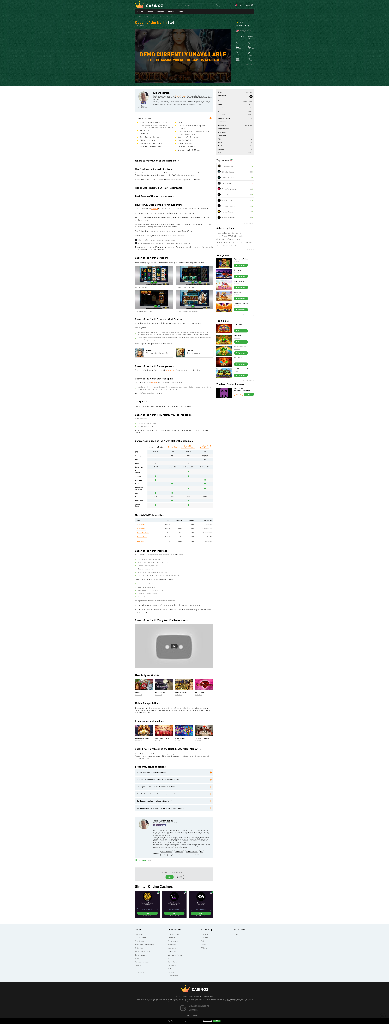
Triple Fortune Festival (241, 259)
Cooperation (205, 934)
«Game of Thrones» (180, 96)
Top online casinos (141, 955)
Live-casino (172, 948)
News (181, 11)
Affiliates (204, 948)
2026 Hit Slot (238, 358)
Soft (169, 958)
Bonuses (160, 11)
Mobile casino (172, 945)
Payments (171, 938)
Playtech (198, 740)
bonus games (170, 370)
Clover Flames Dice (240, 346)
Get (249, 394)
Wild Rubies (140, 541)
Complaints (172, 951)
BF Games (158, 740)
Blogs (236, 934)
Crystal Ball (141, 524)
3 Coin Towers (238, 324)
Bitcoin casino (173, 941)
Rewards (138, 965)
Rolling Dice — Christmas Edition (188, 447)
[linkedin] (154, 825)
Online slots (139, 948)
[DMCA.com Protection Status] (193, 1010)
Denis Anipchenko (144, 107)
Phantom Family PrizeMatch (206, 447)
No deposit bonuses (142, 962)
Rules (137, 958)
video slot (154, 209)
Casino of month (173, 934)
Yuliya (149, 860)
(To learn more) (207, 1021)
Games (150, 11)
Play (147, 913)
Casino (140, 11)
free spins (154, 383)
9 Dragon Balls (172, 447)
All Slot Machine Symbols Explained (228, 239)
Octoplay (236, 371)
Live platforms (173, 976)
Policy (203, 941)
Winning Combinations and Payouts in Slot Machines (234, 242)
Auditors (171, 969)
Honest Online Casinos (143, 951)
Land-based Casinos (175, 955)
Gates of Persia (142, 537)
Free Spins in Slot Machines (226, 245)
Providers (138, 969)
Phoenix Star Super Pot (241, 303)
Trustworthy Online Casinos (144, 945)
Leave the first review (243, 25)
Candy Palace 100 (239, 281)
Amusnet (236, 261)
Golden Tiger (238, 292)
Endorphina (237, 327)
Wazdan (177, 740)
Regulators (172, 965)
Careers (204, 945)
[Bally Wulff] (251, 96)
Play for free (241, 265)
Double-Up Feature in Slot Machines (229, 233)
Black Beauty (141, 528)
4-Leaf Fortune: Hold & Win (242, 369)
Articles (171, 11)
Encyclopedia (139, 972)
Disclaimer (204, 938)
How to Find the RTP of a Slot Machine (229, 236)
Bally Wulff (138, 695)
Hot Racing (237, 270)
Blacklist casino (140, 938)
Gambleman (237, 335)
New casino (139, 934)
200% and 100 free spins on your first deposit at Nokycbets (243, 389)
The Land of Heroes (143, 533)
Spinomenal (138, 740)
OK (217, 1021)
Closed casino (140, 941)
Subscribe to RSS (195, 1016)
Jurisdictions (172, 962)
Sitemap (171, 972)
